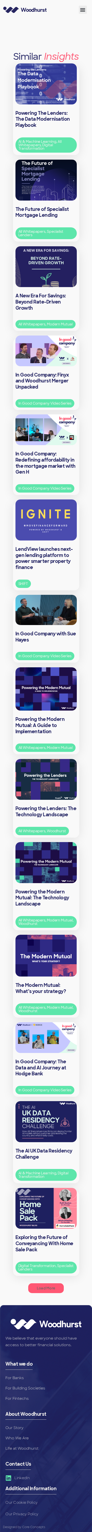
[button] (83, 10)
